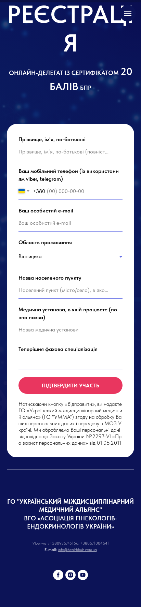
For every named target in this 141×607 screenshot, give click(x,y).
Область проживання (45, 317)
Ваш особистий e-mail (45, 285)
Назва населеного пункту (49, 352)
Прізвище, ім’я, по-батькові (52, 213)
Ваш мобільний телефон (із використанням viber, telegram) (68, 249)
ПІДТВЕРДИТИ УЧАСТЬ (70, 460)
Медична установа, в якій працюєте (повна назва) (67, 388)
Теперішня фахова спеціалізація (58, 423)
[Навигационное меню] (127, 13)
